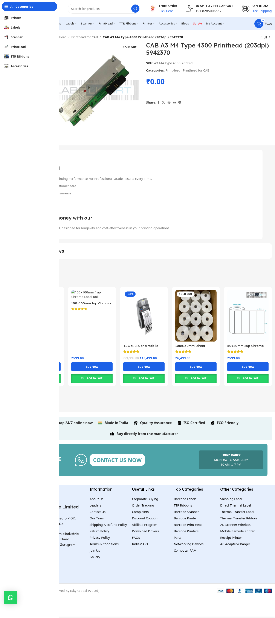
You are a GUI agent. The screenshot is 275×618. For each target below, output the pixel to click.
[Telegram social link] (180, 102)
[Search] (135, 9)
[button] (10, 597)
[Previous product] (261, 37)
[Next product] (269, 37)
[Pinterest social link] (169, 102)
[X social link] (163, 102)
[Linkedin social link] (174, 102)
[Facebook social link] (158, 102)
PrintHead (59, 37)
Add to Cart (94, 378)
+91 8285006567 (209, 11)
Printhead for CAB (84, 37)
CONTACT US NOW (117, 460)
